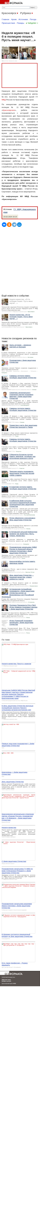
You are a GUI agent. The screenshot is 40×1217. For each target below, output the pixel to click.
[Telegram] (14, 224)
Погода (33, 19)
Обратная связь (6, 979)
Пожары (20, 23)
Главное (5, 19)
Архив (14, 19)
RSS (14, 983)
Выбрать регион (6, 981)
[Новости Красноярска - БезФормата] (11, 2)
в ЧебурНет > (32, 23)
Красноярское (9, 110)
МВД (4, 100)
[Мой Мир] (19, 224)
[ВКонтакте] (4, 224)
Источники (23, 19)
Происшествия (8, 23)
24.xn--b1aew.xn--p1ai (11, 61)
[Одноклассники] (9, 224)
